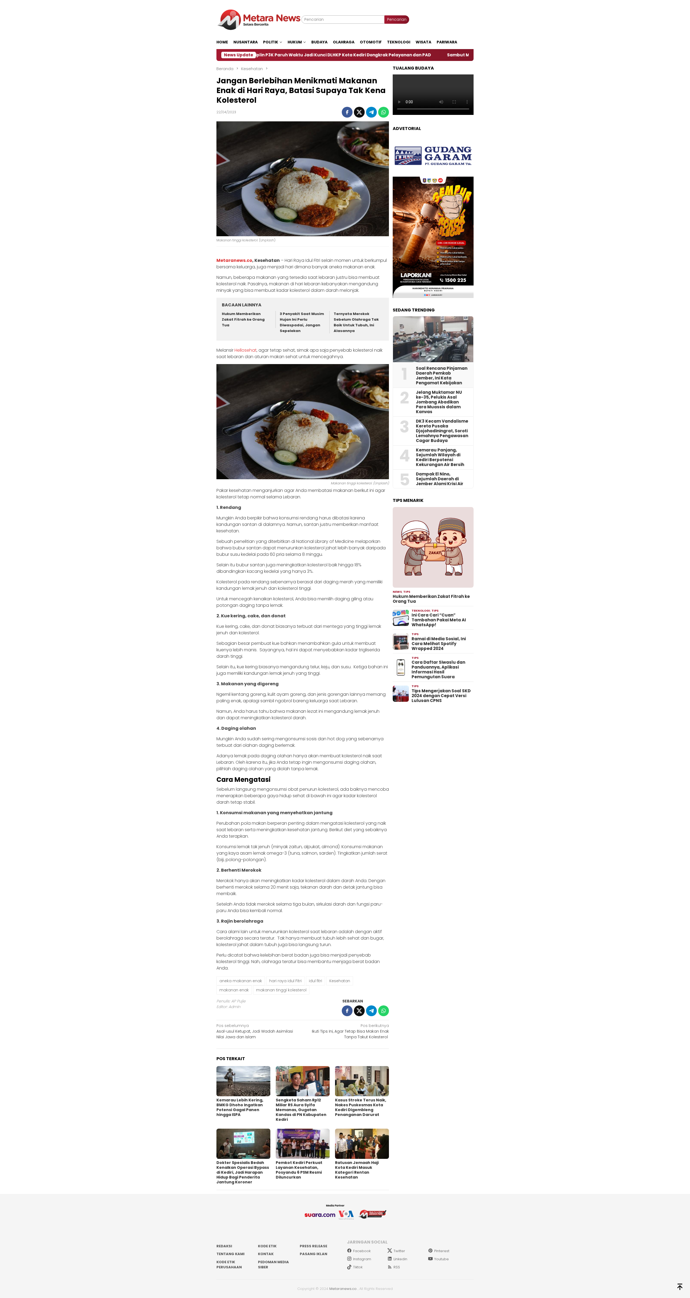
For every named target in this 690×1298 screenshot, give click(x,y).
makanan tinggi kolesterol (281, 990)
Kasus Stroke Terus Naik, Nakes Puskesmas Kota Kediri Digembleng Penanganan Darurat (360, 1107)
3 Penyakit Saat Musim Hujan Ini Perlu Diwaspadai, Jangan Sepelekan (302, 322)
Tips (406, 592)
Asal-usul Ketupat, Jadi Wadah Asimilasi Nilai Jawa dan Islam (254, 1031)
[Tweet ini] (359, 112)
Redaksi (224, 1246)
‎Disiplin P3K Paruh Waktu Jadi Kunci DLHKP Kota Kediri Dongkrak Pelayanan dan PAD (264, 55)
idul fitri (315, 981)
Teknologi (421, 610)
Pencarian (396, 19)
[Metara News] (258, 19)
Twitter (399, 1251)
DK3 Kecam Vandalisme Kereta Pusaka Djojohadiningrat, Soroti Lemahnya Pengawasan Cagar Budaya (442, 431)
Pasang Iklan (313, 1253)
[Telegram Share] (371, 112)
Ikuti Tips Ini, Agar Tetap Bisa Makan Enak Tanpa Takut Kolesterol (350, 1031)
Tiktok (358, 1267)
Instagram (362, 1259)
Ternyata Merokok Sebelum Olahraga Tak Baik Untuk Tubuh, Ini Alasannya (356, 322)
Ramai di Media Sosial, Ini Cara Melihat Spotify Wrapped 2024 (439, 643)
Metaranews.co (234, 260)
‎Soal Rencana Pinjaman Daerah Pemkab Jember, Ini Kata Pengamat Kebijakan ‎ (441, 375)
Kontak (266, 1253)
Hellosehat (245, 350)
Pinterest (441, 1251)
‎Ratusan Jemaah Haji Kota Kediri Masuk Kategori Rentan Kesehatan (357, 1170)
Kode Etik (267, 1246)
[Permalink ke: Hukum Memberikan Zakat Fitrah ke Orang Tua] (433, 547)
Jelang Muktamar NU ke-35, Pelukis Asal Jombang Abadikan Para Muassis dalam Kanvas (439, 402)
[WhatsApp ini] (383, 112)
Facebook (362, 1251)
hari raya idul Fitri (285, 981)
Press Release (313, 1246)
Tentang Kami (230, 1253)
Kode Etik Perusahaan (229, 1264)
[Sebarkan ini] (347, 112)
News (397, 592)
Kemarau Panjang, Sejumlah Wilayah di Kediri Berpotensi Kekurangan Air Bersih (440, 457)
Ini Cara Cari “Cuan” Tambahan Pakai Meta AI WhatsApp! (439, 620)
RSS (397, 1267)
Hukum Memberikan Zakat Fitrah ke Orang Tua (243, 319)
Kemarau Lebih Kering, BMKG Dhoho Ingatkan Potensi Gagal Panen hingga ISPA (239, 1107)
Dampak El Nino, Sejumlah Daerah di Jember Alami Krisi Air (439, 479)
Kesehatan (339, 981)
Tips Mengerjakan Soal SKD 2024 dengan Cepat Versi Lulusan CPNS (441, 696)
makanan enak (234, 990)
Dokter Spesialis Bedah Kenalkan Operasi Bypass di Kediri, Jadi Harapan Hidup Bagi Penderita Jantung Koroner (242, 1172)
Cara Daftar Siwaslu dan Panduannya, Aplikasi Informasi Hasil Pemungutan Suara (438, 669)
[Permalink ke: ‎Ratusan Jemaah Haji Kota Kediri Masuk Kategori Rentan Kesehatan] (362, 1144)
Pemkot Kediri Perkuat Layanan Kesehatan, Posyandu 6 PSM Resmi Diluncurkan (299, 1170)
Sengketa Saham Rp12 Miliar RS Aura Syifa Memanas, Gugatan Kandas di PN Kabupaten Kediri (301, 1109)
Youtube (441, 1259)
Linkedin (400, 1259)
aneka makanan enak (240, 981)
